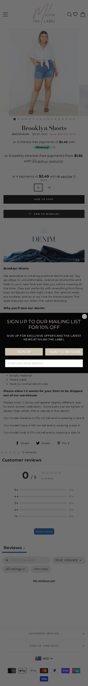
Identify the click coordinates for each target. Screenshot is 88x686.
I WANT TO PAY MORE (64, 352)
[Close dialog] (84, 316)
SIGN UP (24, 351)
